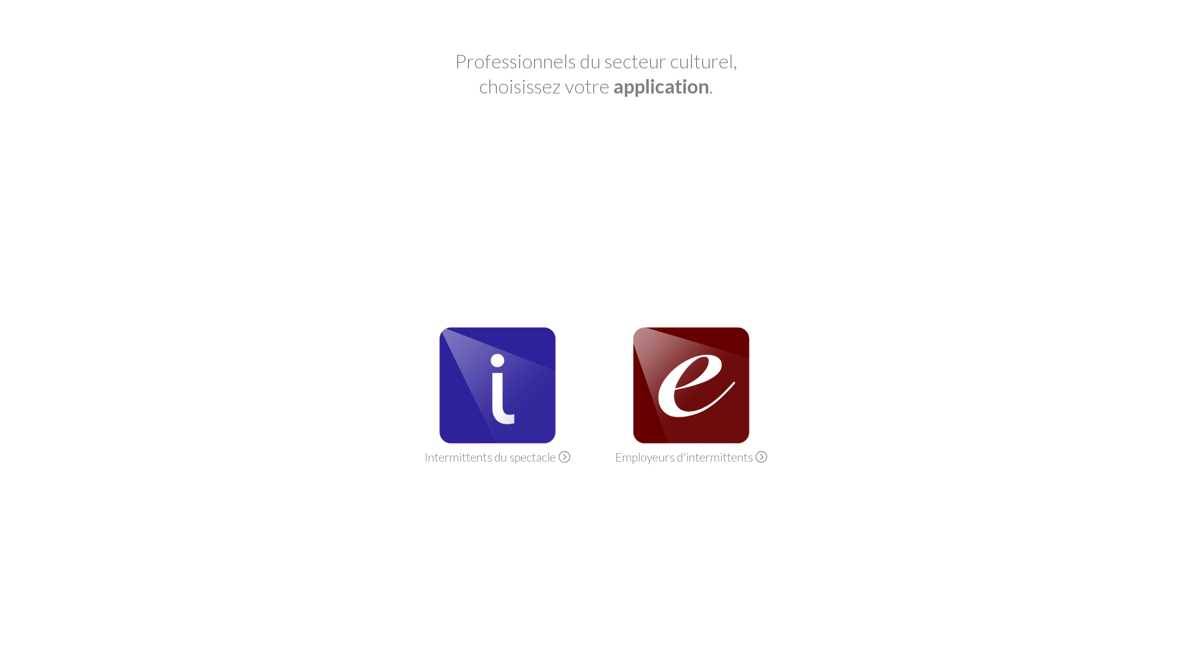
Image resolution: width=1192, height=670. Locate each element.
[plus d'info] (564, 457)
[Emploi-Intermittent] (691, 440)
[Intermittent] (498, 440)
